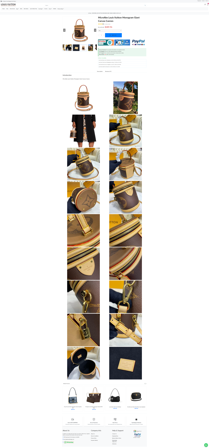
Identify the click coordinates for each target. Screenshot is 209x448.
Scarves (45, 8)
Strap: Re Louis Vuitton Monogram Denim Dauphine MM (73, 407)
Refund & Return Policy (116, 438)
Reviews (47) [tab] (108, 71)
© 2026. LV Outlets (136, 437)
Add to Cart (114, 35)
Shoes (50, 8)
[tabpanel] (72, 399)
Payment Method (94, 440)
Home (3, 8)
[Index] (205, 4)
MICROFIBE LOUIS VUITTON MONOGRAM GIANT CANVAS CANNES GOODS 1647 (106, 13)
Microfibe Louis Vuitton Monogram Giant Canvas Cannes (76, 79)
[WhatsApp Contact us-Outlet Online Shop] (206, 445)
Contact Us (114, 433)
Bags (17, 8)
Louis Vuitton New (33, 8)
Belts (21, 8)
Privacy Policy (93, 438)
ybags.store (114, 441)
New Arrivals (12, 8)
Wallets (54, 8)
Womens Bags (60, 8)
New (7, 8)
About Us (93, 433)
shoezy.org (114, 443)
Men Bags (40, 8)
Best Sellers (26, 8)
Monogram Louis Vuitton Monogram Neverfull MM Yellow (93, 407)
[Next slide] (146, 383)
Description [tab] (100, 71)
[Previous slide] (145, 383)
